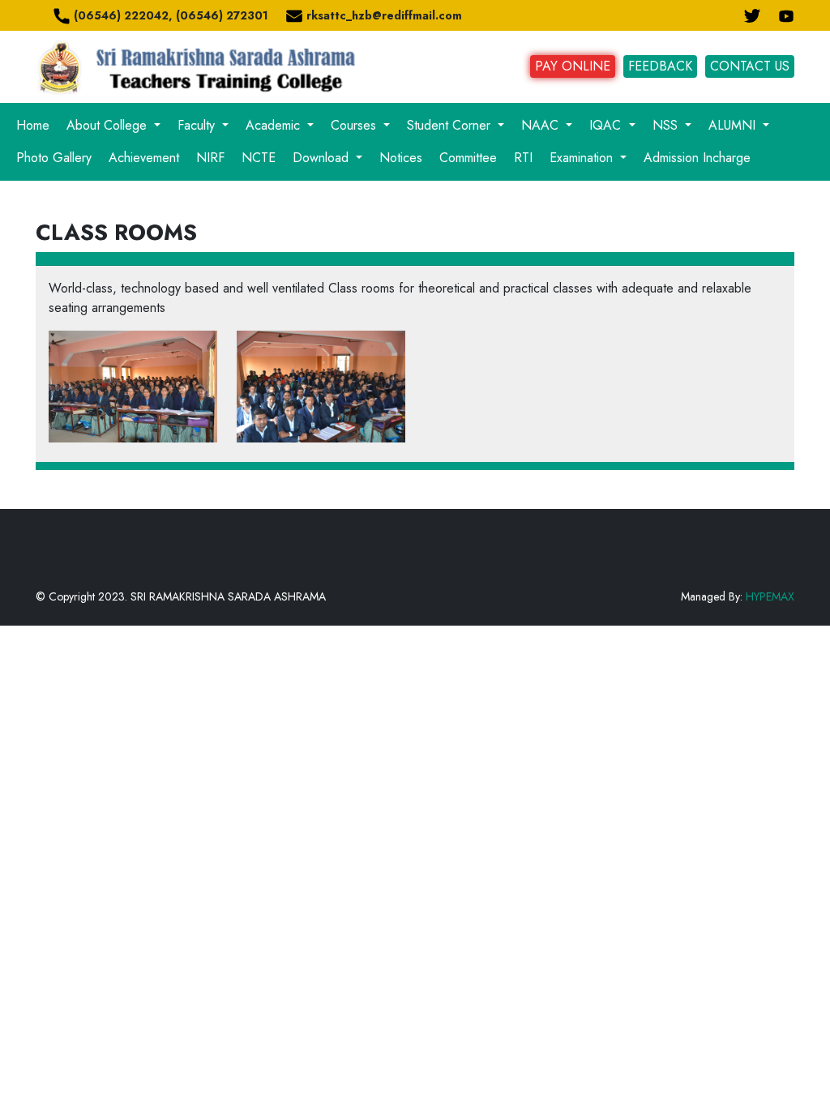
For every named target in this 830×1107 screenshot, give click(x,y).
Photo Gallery (54, 157)
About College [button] (108, 125)
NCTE (259, 157)
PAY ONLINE (572, 66)
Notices (400, 157)
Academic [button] (275, 125)
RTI (523, 157)
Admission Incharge (697, 157)
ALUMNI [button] (733, 125)
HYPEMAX (770, 596)
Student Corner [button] (450, 125)
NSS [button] (667, 125)
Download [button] (323, 157)
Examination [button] (583, 157)
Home (32, 125)
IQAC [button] (607, 125)
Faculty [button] (198, 125)
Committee (468, 157)
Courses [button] (355, 125)
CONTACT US (749, 66)
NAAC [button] (542, 125)
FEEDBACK (660, 66)
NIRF (210, 157)
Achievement (144, 157)
